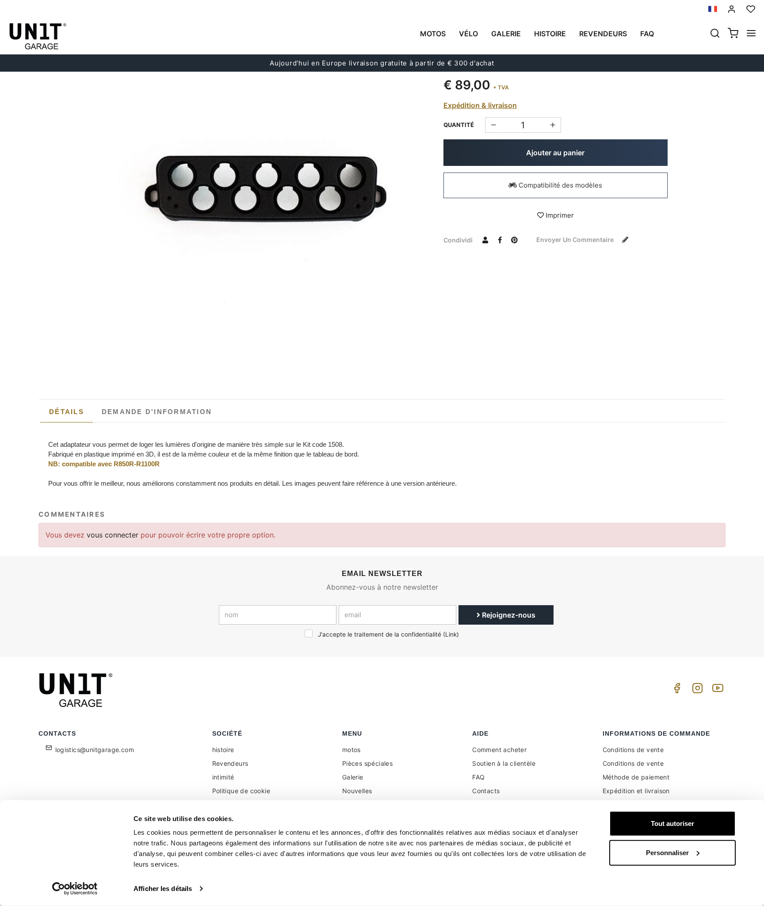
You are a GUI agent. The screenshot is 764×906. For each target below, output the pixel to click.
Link (451, 634)
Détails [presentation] (66, 411)
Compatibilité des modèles (559, 185)
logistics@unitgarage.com (94, 749)
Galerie (506, 33)
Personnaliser (667, 852)
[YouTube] (716, 690)
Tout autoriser (672, 823)
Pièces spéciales (367, 763)
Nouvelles (357, 791)
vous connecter (114, 534)
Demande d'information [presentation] (157, 411)
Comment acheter (499, 749)
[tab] (66, 411)
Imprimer (559, 215)
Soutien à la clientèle (503, 763)
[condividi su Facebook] (500, 239)
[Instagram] (696, 690)
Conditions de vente (633, 749)
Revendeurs (603, 33)
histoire (550, 33)
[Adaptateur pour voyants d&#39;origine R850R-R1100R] (266, 189)
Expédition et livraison (636, 791)
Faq (647, 33)
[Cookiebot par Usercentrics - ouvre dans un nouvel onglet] (75, 888)
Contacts (486, 791)
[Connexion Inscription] (731, 9)
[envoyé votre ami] (485, 239)
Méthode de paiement (636, 777)
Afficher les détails (163, 888)
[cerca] (715, 34)
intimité (223, 777)
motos (433, 33)
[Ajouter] (493, 125)
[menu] (751, 34)
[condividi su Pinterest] (514, 239)
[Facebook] (675, 690)
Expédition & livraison (480, 105)
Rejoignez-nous (507, 614)
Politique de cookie (241, 791)
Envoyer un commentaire (575, 239)
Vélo (468, 33)
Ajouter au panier (555, 152)
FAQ (478, 777)
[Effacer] (553, 125)
